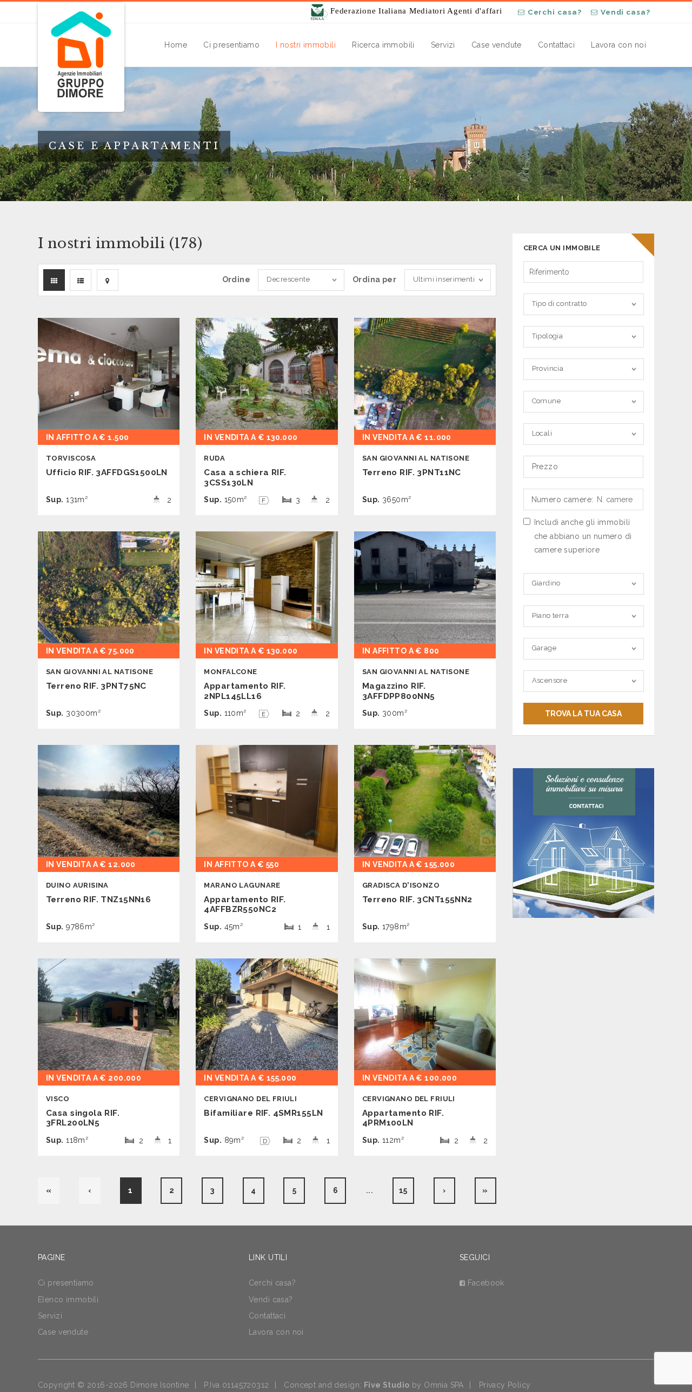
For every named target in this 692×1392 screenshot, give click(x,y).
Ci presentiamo (231, 45)
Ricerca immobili (383, 45)
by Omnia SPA (414, 1385)
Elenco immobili (68, 1299)
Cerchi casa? (555, 12)
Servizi (443, 45)
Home (175, 45)
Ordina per (374, 279)
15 (403, 1190)
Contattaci (556, 45)
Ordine (236, 279)
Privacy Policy (505, 1385)
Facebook (486, 1282)
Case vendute (496, 45)
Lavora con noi (618, 45)
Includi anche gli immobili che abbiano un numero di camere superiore (583, 536)
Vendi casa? (625, 12)
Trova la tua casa (583, 713)
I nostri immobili (306, 45)
